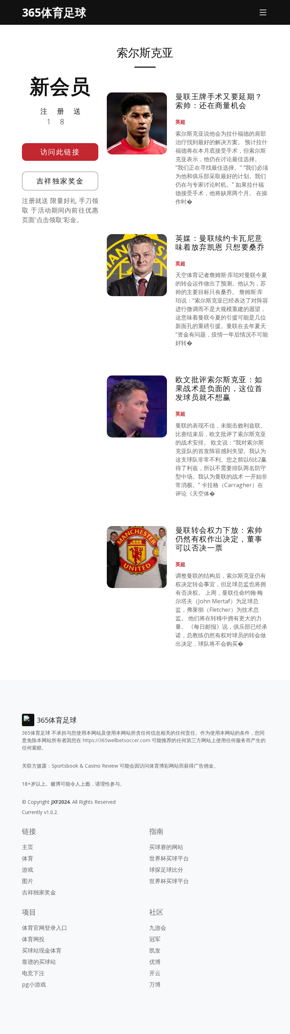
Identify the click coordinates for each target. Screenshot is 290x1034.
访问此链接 (60, 152)
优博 (155, 962)
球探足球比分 (166, 870)
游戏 (27, 870)
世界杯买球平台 (169, 858)
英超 (180, 121)
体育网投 (33, 939)
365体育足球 (54, 12)
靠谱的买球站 (39, 962)
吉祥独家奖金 (60, 181)
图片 (27, 881)
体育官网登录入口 (44, 928)
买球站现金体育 (42, 950)
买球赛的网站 (166, 847)
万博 (155, 984)
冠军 (155, 939)
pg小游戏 (34, 984)
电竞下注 (33, 973)
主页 (27, 847)
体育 (27, 858)
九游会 (157, 928)
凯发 (155, 950)
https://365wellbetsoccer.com (116, 740)
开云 (155, 973)
